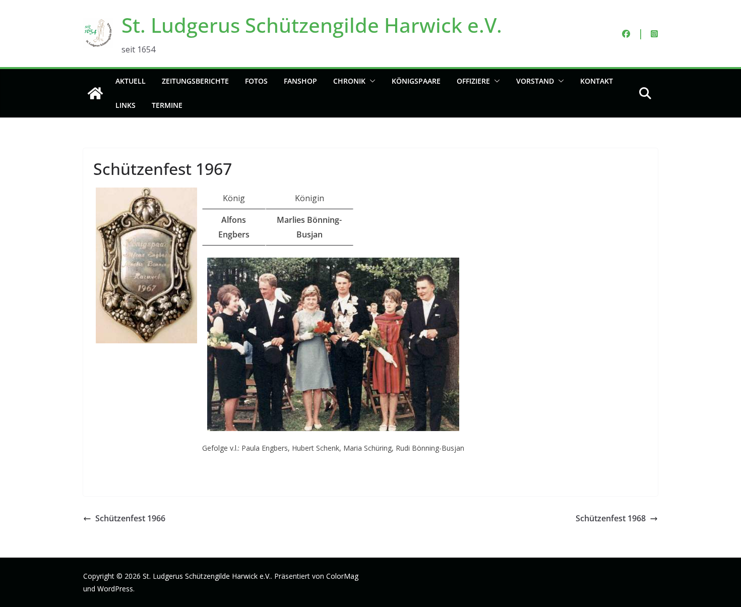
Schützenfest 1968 (611, 518)
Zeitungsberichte (195, 81)
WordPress (115, 588)
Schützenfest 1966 (130, 518)
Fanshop (300, 81)
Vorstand (535, 81)
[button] (370, 81)
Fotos (256, 81)
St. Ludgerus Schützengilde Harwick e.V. (311, 25)
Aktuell (130, 81)
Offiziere (473, 81)
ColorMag (342, 576)
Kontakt (596, 81)
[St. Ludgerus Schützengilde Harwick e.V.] (95, 93)
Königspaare (416, 81)
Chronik (349, 81)
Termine (167, 105)
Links (125, 105)
